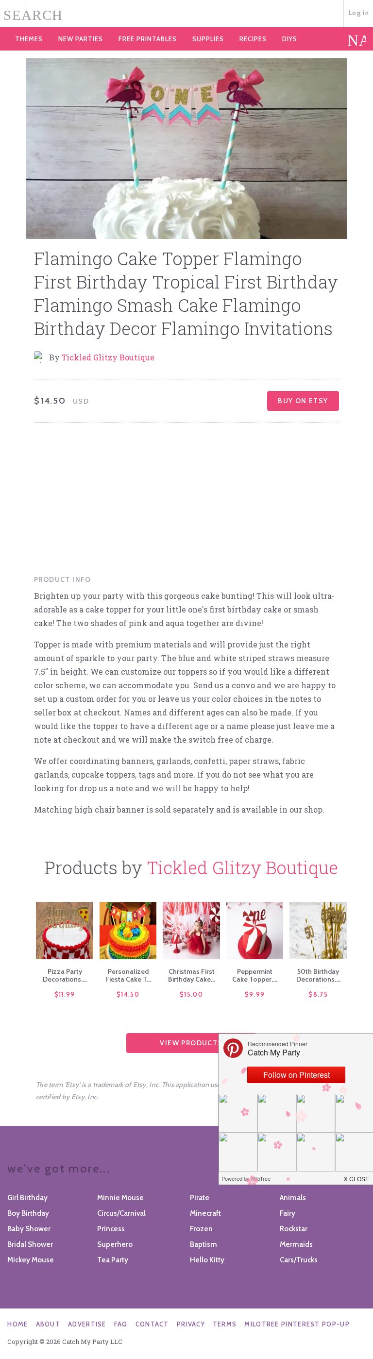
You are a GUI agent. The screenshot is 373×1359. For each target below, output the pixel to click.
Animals (293, 1197)
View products (191, 1042)
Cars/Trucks (299, 1260)
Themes (29, 39)
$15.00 (191, 994)
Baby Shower (29, 1228)
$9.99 (255, 994)
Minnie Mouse (120, 1197)
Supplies (208, 39)
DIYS (289, 39)
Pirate (199, 1197)
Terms (225, 1324)
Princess (111, 1228)
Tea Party (112, 1260)
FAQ (121, 1324)
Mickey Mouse (30, 1260)
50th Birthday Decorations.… (318, 975)
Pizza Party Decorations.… (65, 975)
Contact (152, 1324)
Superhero (115, 1244)
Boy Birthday (28, 1213)
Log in (359, 13)
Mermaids (296, 1244)
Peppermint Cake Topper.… (254, 975)
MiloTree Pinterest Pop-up (297, 1324)
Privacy (191, 1324)
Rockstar (293, 1228)
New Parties (80, 39)
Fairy (287, 1213)
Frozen (201, 1228)
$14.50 (128, 994)
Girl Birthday (27, 1197)
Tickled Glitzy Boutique (108, 357)
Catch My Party (186, 14)
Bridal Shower (30, 1244)
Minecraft (205, 1213)
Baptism (203, 1244)
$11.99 (64, 994)
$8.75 (318, 994)
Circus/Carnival (121, 1213)
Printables (148, 39)
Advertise (87, 1324)
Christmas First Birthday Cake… (191, 975)
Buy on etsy (303, 400)
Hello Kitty (207, 1260)
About (48, 1324)
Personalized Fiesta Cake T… (128, 975)
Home (17, 1324)
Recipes (253, 39)
